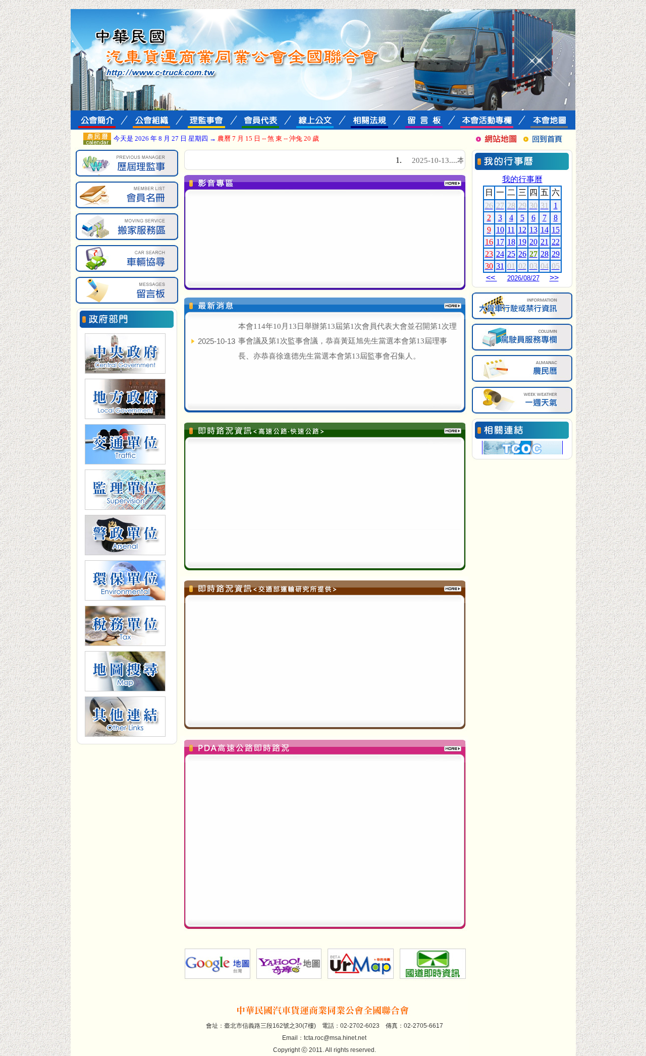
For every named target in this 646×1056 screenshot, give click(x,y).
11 (511, 229)
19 (522, 242)
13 (533, 229)
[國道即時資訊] (433, 978)
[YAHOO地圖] (288, 978)
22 (556, 242)
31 (500, 266)
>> (554, 277)
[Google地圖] (216, 978)
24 (500, 254)
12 (522, 229)
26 (522, 254)
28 (545, 254)
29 (556, 254)
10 (500, 229)
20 (533, 242)
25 (511, 254)
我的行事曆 (522, 179)
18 (511, 242)
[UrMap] (361, 978)
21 (545, 242)
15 (556, 229)
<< (491, 277)
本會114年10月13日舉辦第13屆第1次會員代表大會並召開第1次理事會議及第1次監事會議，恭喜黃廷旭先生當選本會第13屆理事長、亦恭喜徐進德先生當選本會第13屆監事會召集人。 (347, 341)
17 (500, 242)
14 (545, 229)
